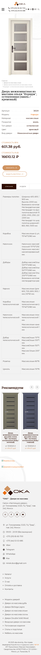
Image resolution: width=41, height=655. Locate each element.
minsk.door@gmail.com (16, 563)
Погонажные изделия (15, 626)
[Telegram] (28, 9)
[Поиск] (38, 9)
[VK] (17, 514)
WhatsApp (10, 554)
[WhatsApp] (30, 9)
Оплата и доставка (13, 585)
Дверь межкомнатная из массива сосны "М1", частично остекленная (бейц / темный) (30, 437)
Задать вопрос (14, 174)
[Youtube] (22, 514)
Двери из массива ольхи (12, 83)
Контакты (9, 589)
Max (8, 558)
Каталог (8, 574)
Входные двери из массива (17, 622)
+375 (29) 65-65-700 (17, 8)
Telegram (10, 550)
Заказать (11, 168)
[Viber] (26, 9)
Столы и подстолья (13, 629)
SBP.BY (36, 645)
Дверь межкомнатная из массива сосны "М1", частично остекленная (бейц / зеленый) (10, 437)
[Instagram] (35, 9)
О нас (7, 582)
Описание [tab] (9, 186)
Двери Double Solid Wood (16, 618)
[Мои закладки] (36, 9)
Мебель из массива (14, 633)
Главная (4, 81)
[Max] (33, 9)
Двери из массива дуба (16, 603)
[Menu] (3, 9)
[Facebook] (11, 514)
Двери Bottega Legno (15, 607)
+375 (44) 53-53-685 (17, 11)
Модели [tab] (23, 186)
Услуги (8, 578)
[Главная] (20, 4)
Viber (8, 545)
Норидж (34, 115)
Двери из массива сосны (16, 614)
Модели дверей (12, 599)
